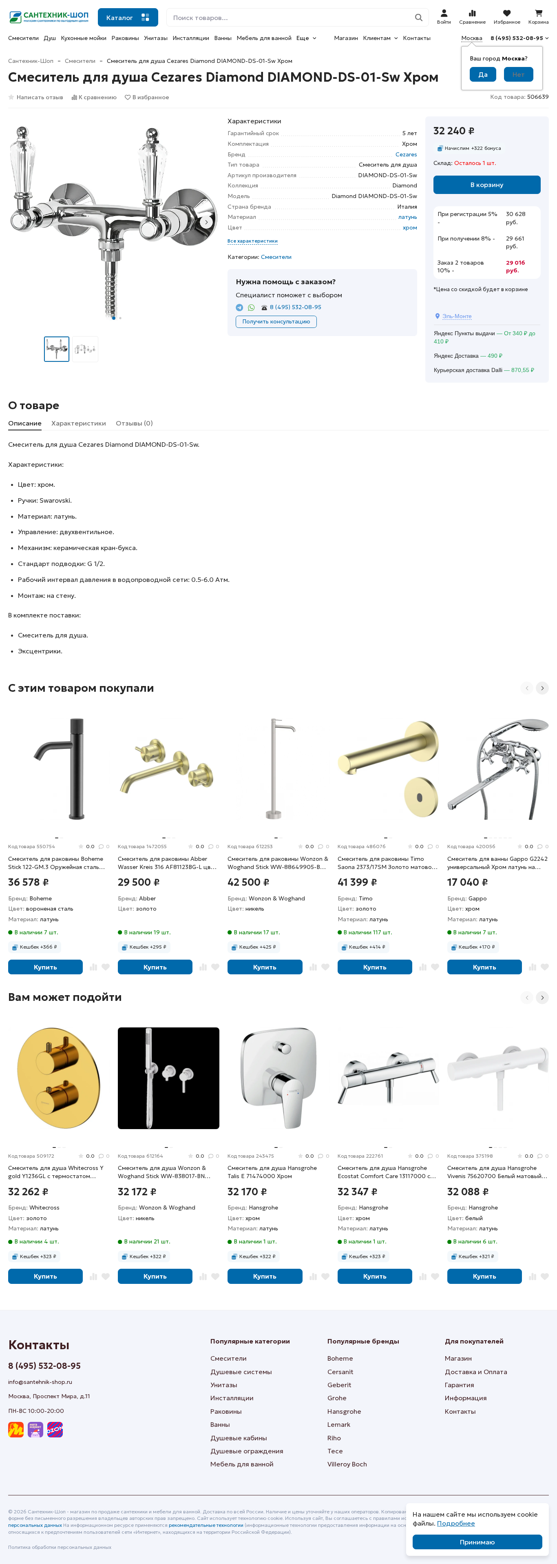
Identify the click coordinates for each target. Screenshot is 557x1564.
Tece (335, 1451)
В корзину (487, 184)
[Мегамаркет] (35, 1429)
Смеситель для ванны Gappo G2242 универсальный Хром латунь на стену (497, 863)
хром (410, 227)
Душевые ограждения (246, 1451)
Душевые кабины (238, 1438)
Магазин (346, 38)
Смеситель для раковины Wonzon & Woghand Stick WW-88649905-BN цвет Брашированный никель (278, 863)
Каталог (119, 17)
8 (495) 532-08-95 (517, 38)
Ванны (223, 38)
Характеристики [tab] (78, 423)
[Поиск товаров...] (419, 17)
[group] (113, 222)
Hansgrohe (344, 1411)
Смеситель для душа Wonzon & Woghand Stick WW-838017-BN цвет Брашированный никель (162, 1172)
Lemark (338, 1424)
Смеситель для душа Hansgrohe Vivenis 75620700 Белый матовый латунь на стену (494, 1172)
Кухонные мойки (83, 38)
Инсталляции (190, 38)
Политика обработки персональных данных (59, 1547)
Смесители (23, 38)
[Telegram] (239, 308)
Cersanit (340, 1372)
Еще (302, 38)
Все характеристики (253, 241)
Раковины (125, 38)
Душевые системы (241, 1372)
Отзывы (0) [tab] (134, 423)
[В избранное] (106, 967)
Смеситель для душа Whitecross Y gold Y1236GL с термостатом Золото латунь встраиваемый (56, 1172)
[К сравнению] (93, 967)
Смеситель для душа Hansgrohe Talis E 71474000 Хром (272, 1172)
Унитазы (156, 38)
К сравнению (98, 97)
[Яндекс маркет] (16, 1429)
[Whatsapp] (251, 308)
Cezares (406, 154)
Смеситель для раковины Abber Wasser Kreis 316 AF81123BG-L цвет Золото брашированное (167, 863)
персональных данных (35, 1525)
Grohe (337, 1398)
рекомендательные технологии (206, 1525)
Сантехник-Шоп (30, 61)
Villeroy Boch (347, 1464)
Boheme (340, 1358)
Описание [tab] (25, 423)
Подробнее (456, 1523)
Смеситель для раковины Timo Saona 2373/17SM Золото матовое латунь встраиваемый (386, 863)
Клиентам (377, 38)
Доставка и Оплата (476, 1372)
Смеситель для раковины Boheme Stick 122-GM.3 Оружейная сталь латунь (55, 863)
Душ (50, 38)
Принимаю (477, 1542)
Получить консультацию (276, 321)
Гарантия (459, 1385)
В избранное (151, 97)
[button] (113, 318)
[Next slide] (206, 222)
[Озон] (55, 1429)
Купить (45, 967)
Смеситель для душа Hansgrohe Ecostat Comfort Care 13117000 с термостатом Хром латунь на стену (388, 1172)
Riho (334, 1438)
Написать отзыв (40, 97)
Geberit (339, 1385)
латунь (407, 217)
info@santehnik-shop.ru (40, 1382)
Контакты (417, 38)
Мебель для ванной (264, 38)
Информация (466, 1398)
